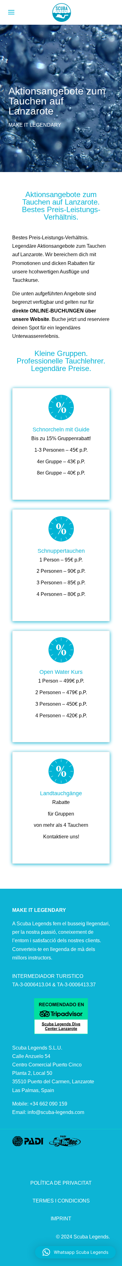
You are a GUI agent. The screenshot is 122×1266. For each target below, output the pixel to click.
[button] (75, 1252)
